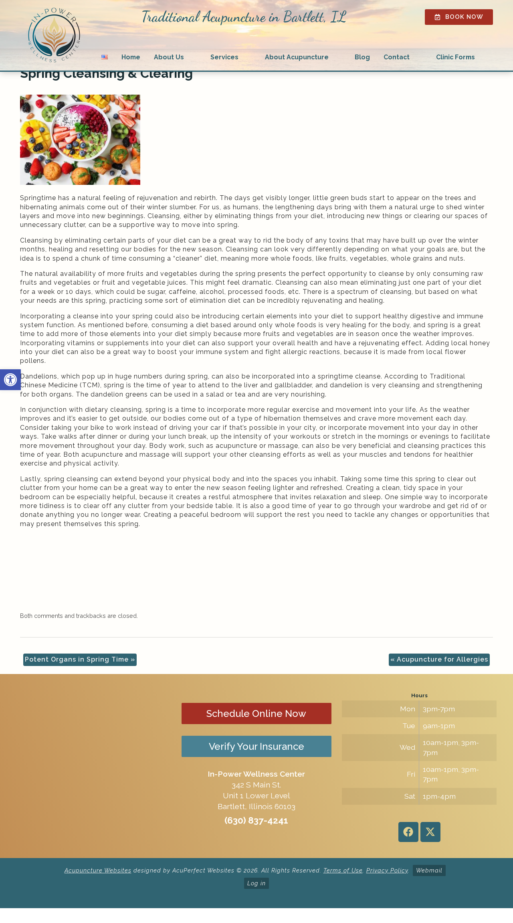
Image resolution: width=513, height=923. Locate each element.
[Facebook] (408, 832)
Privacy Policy (387, 870)
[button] (10, 379)
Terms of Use (343, 870)
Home (130, 57)
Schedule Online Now (256, 713)
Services (224, 57)
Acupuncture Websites (98, 870)
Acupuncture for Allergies (439, 659)
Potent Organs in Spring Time (80, 659)
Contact (397, 57)
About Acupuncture (297, 57)
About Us (169, 57)
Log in (256, 883)
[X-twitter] (430, 832)
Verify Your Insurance (256, 746)
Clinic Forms (455, 57)
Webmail (429, 870)
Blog (362, 57)
